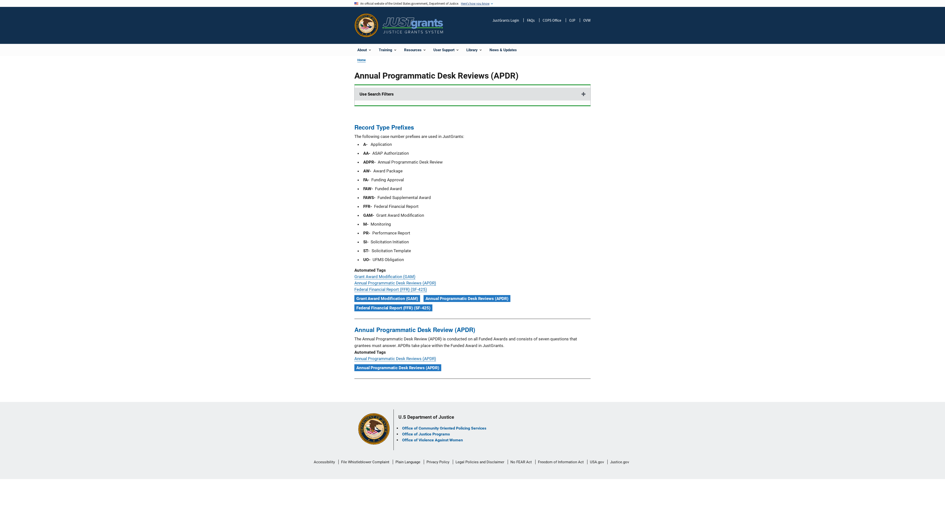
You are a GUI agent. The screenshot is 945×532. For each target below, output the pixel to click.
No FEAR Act (521, 462)
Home (361, 60)
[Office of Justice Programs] (366, 25)
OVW (587, 20)
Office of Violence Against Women (432, 440)
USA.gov (597, 462)
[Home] (412, 25)
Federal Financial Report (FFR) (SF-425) (390, 289)
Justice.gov (619, 462)
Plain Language (407, 462)
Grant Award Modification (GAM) (384, 276)
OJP (572, 20)
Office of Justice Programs (426, 434)
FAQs (531, 20)
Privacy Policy (437, 462)
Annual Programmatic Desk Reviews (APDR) (395, 283)
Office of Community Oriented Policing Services (444, 428)
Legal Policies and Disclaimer (480, 462)
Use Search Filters (377, 94)
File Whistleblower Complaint (365, 462)
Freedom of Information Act (561, 462)
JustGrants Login (505, 20)
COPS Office (552, 20)
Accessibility (324, 462)
